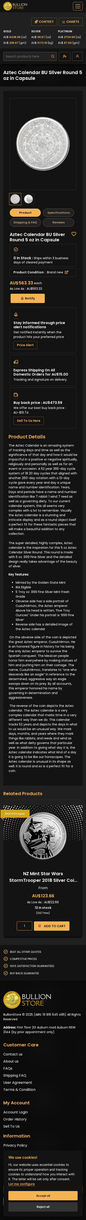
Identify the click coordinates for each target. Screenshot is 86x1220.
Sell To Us (11, 1126)
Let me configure (21, 1184)
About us (11, 1061)
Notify (30, 298)
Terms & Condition (19, 1089)
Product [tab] (25, 213)
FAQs (7, 1068)
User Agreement (17, 1082)
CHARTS (72, 21)
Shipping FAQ (14, 1075)
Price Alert (25, 345)
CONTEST (46, 21)
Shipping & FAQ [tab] (25, 222)
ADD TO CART (54, 926)
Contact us (12, 1054)
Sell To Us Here (28, 420)
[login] (77, 56)
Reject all (43, 1206)
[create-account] (64, 56)
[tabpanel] (43, 330)
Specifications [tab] (58, 213)
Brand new (55, 272)
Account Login (15, 1112)
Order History (15, 1119)
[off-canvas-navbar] (78, 6)
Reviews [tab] (58, 222)
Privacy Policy (15, 1145)
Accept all (43, 1195)
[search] (52, 56)
